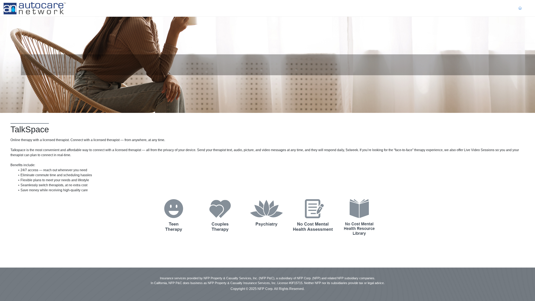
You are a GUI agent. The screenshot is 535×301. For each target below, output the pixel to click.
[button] (34, 8)
